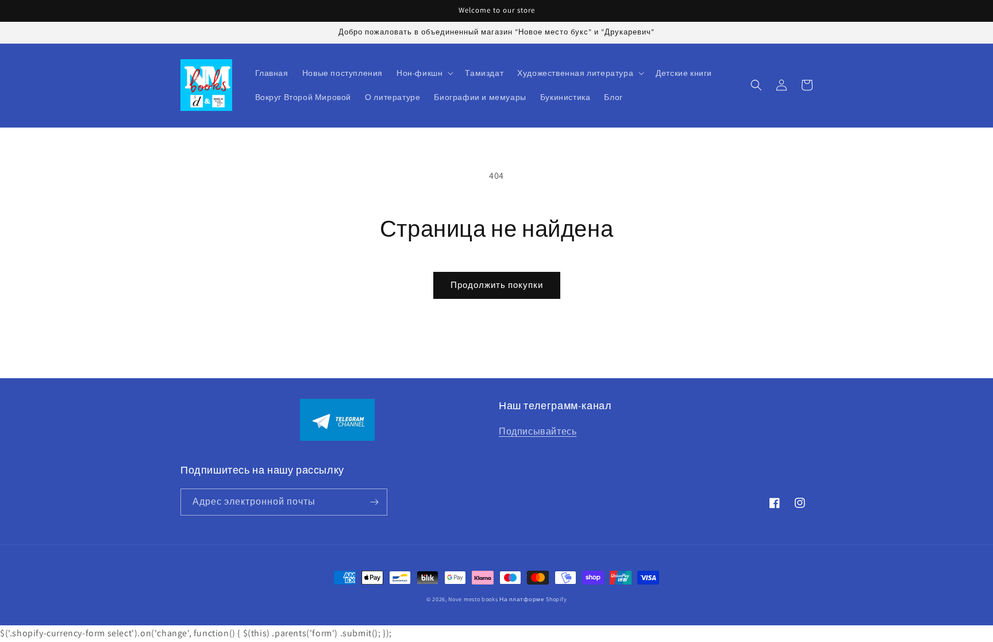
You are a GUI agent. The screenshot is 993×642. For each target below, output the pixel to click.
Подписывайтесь (537, 431)
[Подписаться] (374, 502)
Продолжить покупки (497, 284)
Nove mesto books (473, 599)
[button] (424, 73)
